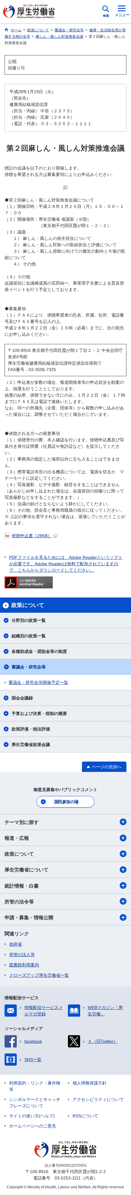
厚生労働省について (26, 869)
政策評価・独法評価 (31, 729)
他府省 (15, 944)
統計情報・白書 (22, 885)
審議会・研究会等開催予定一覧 (38, 682)
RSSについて (85, 1115)
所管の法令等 (19, 901)
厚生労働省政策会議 (31, 744)
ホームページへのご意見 (32, 1125)
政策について (19, 854)
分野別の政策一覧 (29, 620)
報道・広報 (17, 838)
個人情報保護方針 (90, 1083)
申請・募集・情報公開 (29, 917)
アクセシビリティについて (98, 1099)
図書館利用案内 (24, 964)
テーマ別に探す (22, 822)
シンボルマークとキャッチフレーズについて (34, 1102)
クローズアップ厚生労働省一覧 (39, 975)
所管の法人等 (22, 954)
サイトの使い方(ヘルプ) (32, 1115)
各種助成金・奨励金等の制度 (39, 651)
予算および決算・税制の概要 (39, 713)
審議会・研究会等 (29, 666)
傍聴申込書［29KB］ (32, 535)
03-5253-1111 (68, 1178)
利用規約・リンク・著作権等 (34, 1086)
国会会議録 (22, 698)
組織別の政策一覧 (29, 635)
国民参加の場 (66, 801)
